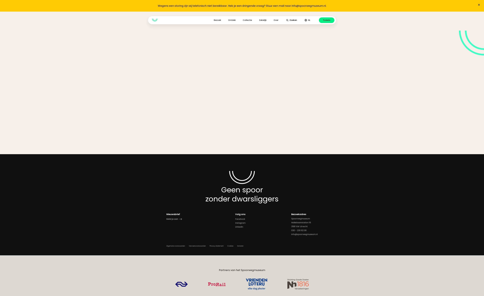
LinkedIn (239, 226)
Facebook (240, 219)
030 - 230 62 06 (299, 230)
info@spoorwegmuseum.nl (304, 234)
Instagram (240, 222)
